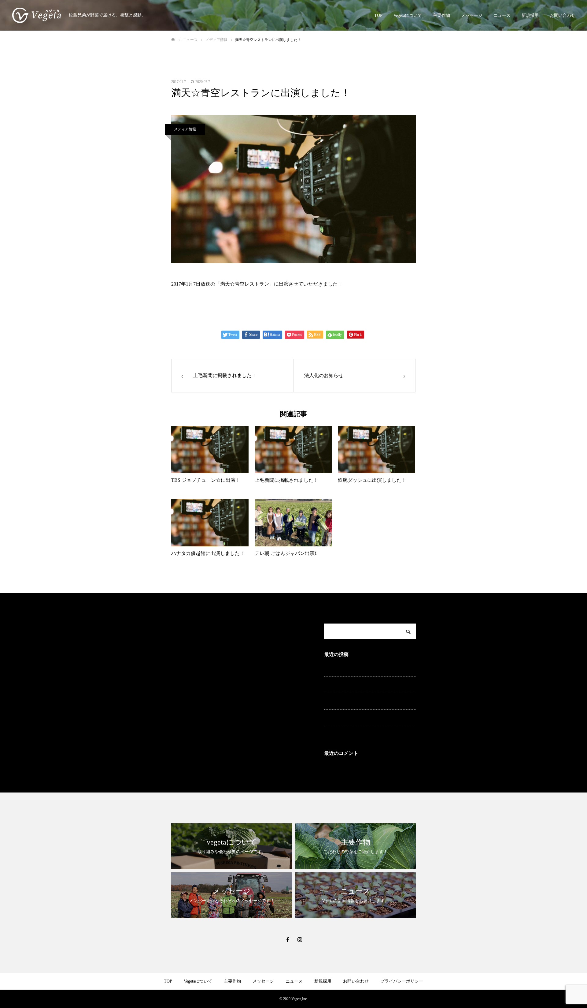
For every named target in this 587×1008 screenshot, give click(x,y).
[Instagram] (300, 939)
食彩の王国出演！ (341, 667)
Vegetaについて (407, 15)
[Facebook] (287, 939)
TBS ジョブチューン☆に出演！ (354, 733)
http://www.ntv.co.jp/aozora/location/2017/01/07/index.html (228, 306)
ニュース (502, 15)
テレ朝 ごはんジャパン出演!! (352, 683)
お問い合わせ (562, 15)
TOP (378, 15)
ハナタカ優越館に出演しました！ (356, 716)
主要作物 (441, 15)
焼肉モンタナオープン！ (347, 700)
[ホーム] (173, 40)
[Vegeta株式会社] (36, 15)
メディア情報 (185, 129)
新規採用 (530, 15)
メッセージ (471, 15)
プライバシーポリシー (401, 981)
